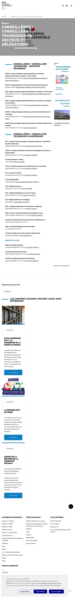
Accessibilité (66, 5)
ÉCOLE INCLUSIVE (7, 535)
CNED (27, 532)
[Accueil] (7, 5)
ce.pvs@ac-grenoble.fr (30, 175)
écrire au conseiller (19, 162)
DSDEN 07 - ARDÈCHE (8, 521)
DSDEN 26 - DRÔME (7, 524)
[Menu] (71, 6)
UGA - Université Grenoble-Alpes (11, 552)
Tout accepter (56, 591)
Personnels (7, 291)
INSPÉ (3, 561)
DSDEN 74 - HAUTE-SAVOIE (9, 532)
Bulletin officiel (30, 537)
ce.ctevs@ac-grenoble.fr (30, 168)
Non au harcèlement (32, 540)
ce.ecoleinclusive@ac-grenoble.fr (33, 146)
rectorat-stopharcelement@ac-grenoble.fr (27, 182)
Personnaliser (25, 591)
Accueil (4, 16)
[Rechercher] (63, 6)
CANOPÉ (28, 535)
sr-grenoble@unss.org (26, 235)
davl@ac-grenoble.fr (31, 208)
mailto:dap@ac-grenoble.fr (21, 202)
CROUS (4, 558)
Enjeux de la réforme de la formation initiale (11, 460)
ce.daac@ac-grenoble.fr (29, 195)
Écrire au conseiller (26, 188)
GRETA (4, 549)
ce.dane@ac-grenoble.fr (30, 128)
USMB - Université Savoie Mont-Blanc (12, 555)
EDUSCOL (29, 529)
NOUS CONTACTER (55, 521)
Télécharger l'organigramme (60, 88)
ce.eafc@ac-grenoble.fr (36, 215)
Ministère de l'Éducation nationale (35, 521)
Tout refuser (40, 591)
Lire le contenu (13, 372)
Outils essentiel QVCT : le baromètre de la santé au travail (12, 341)
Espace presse (54, 527)
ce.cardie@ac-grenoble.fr (30, 155)
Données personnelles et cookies (51, 583)
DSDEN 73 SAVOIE (7, 530)
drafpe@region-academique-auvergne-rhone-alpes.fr (31, 87)
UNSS (3, 546)
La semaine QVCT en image (12, 411)
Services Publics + (31, 543)
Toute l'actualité (54, 524)
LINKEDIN (5, 572)
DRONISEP (5, 543)
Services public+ (67, 591)
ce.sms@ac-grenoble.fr (32, 247)
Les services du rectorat (61, 111)
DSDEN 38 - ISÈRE (7, 527)
